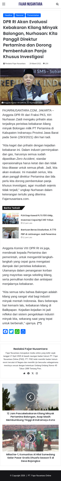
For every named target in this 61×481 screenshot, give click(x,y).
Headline (8, 15)
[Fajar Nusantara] (30, 4)
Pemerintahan (33, 15)
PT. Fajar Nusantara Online (39, 475)
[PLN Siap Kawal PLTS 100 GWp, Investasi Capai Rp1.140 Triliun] (10, 218)
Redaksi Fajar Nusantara (15, 64)
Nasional (19, 15)
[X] (32, 373)
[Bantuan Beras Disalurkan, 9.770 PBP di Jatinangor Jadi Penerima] (10, 232)
